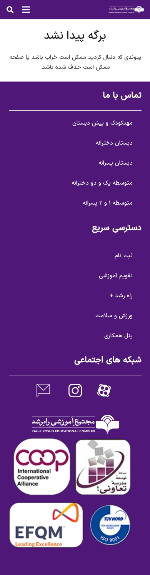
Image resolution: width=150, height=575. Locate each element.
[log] (126, 9)
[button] (10, 9)
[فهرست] (26, 9)
